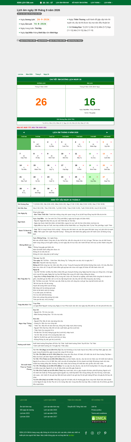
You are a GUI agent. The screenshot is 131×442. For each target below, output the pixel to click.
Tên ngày (36, 260)
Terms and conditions (99, 413)
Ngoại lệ (36, 270)
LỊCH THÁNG (95, 3)
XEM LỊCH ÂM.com (25, 2)
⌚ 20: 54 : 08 (46, 2)
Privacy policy (96, 410)
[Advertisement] (65, 57)
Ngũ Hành (21, 222)
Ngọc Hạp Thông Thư (25, 325)
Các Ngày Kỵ (22, 213)
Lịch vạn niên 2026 (50, 413)
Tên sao (36, 258)
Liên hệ (94, 407)
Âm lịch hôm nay (26, 407)
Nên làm (36, 263)
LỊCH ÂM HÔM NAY (62, 3)
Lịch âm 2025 (25, 413)
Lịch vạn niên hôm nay (51, 407)
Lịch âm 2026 (25, 417)
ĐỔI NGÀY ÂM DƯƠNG (80, 3)
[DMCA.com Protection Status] (99, 419)
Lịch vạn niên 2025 (50, 410)
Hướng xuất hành (24, 344)
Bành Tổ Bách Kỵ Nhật (25, 232)
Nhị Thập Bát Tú (24, 279)
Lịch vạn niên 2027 (50, 417)
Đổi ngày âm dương (27, 410)
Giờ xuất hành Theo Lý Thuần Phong (25, 367)
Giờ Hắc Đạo (22, 208)
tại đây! (71, 435)
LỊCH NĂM (107, 3)
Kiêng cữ (36, 265)
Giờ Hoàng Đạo (23, 204)
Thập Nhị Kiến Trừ (24, 305)
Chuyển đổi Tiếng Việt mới (77, 407)
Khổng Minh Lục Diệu (25, 246)
